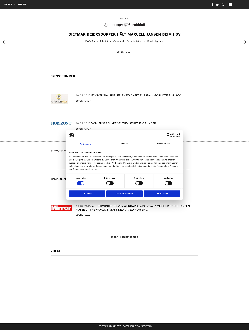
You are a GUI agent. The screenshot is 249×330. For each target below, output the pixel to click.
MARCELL (15, 4)
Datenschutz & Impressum (137, 326)
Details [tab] (124, 144)
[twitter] (218, 4)
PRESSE (103, 326)
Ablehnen (87, 193)
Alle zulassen (162, 193)
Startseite (115, 326)
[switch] (110, 183)
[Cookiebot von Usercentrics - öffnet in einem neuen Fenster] (168, 135)
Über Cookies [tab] (163, 144)
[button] (124, 51)
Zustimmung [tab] (85, 144)
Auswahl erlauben (124, 193)
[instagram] (223, 4)
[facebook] (212, 4)
